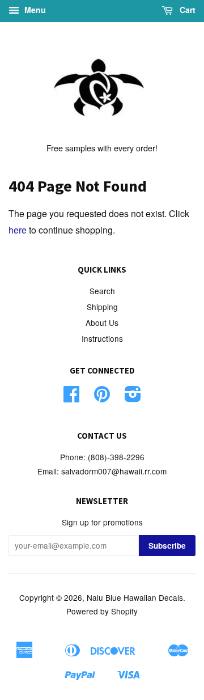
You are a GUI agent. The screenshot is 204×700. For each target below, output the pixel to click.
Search (102, 290)
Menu (34, 9)
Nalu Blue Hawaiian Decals (135, 597)
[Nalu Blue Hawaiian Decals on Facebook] (71, 397)
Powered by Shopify (102, 611)
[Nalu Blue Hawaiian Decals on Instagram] (133, 397)
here (17, 229)
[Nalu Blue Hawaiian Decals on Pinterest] (102, 397)
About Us (102, 322)
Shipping (102, 306)
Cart (186, 9)
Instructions (102, 338)
